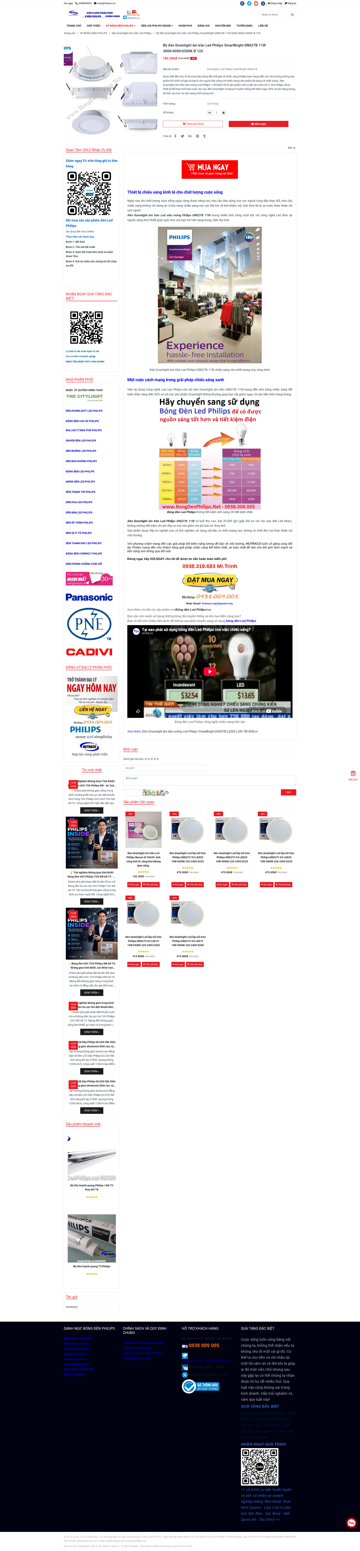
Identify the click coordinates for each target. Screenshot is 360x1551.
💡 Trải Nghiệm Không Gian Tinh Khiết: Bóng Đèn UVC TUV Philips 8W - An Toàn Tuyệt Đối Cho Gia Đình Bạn (92, 784)
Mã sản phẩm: (171, 69)
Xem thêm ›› (91, 810)
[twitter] (250, 3)
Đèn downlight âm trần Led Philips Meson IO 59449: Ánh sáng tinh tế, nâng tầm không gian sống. (143, 859)
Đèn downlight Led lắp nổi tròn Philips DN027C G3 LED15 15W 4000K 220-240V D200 (188, 941)
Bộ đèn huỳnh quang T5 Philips (91, 1266)
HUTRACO (72, 1307)
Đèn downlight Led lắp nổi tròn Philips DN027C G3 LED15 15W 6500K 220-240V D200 (143, 941)
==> (190, 609)
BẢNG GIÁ (204, 25)
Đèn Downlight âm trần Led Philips (132, 33)
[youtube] (257, 3)
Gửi (288, 792)
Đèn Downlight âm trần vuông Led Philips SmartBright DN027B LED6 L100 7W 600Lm (200, 731)
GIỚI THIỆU (93, 25)
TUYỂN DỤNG (244, 25)
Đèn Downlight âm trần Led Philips (151, 521)
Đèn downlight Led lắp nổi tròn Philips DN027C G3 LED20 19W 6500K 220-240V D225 (188, 857)
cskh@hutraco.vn (106, 3)
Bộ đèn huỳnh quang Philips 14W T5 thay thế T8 (91, 1187)
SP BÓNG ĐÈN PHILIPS (120, 25)
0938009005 (85, 3)
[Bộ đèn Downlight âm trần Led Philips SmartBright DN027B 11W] (175, 136)
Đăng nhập (276, 3)
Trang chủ (69, 33)
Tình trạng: (169, 103)
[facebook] (243, 3)
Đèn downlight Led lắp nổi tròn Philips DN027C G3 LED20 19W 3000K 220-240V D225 (276, 857)
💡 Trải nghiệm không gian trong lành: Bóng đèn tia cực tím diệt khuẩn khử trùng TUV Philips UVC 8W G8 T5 (91, 1005)
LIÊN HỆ (263, 25)
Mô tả (291, 148)
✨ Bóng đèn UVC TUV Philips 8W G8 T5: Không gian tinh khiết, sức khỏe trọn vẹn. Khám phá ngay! (92, 966)
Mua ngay (260, 123)
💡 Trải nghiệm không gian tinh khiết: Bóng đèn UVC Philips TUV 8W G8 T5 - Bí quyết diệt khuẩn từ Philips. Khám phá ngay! (92, 875)
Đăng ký (291, 3)
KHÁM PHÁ (185, 25)
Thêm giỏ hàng (194, 123)
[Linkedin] (190, 136)
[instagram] (264, 3)
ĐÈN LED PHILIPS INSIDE (156, 25)
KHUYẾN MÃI (223, 25)
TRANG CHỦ (74, 25)
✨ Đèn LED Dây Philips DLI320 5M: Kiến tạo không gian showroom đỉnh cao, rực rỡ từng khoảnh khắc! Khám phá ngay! (92, 1044)
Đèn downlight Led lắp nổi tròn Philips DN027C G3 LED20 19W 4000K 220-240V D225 (232, 857)
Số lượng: (168, 112)
